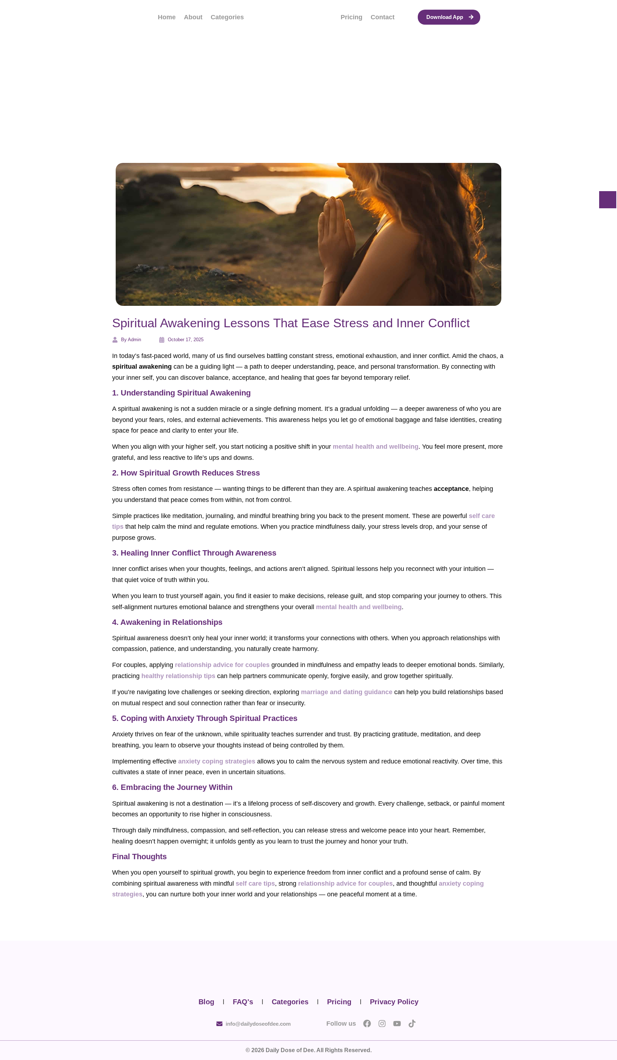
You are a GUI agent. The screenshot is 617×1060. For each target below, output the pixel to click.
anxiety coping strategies (216, 761)
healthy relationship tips (178, 676)
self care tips (255, 883)
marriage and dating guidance (346, 692)
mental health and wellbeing (375, 446)
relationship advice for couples (222, 664)
